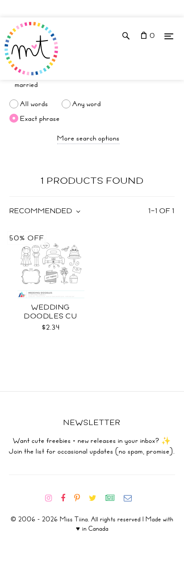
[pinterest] (80, 498)
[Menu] (169, 36)
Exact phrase (40, 118)
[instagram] (52, 498)
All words (34, 104)
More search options (88, 138)
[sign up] (113, 498)
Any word (86, 104)
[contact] (131, 498)
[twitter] (96, 498)
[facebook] (66, 498)
